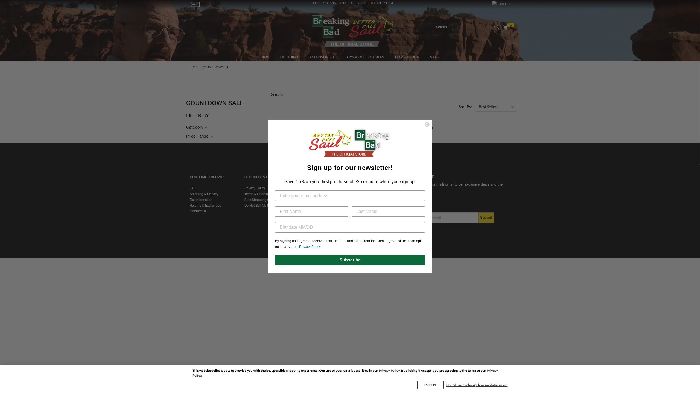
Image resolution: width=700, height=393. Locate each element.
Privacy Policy (389, 370)
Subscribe (350, 260)
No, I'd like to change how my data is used (477, 385)
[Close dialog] (427, 124)
